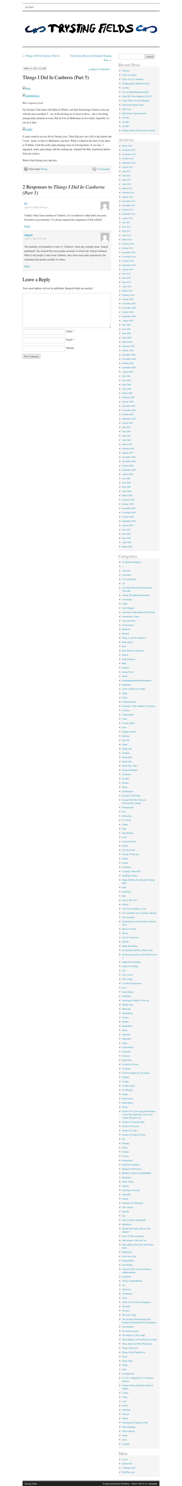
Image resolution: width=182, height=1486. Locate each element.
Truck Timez (127, 1360)
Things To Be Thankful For (133, 1352)
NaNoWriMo (127, 1047)
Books (125, 676)
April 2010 (126, 286)
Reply (27, 226)
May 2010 (126, 282)
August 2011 (127, 218)
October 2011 (128, 209)
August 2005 (127, 525)
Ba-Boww (126, 629)
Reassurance (127, 1160)
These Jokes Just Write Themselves (137, 1343)
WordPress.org (128, 1472)
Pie (123, 1138)
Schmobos (126, 1194)
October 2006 (128, 465)
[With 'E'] (28, 129)
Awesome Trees (128, 620)
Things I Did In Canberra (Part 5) (56, 77)
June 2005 (126, 533)
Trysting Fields (30, 1483)
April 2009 (126, 337)
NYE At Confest (129, 74)
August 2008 (127, 371)
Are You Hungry (129, 579)
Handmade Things (130, 875)
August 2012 (127, 166)
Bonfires (125, 667)
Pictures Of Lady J (130, 1130)
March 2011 (127, 239)
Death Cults (127, 748)
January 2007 (127, 452)
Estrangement (127, 807)
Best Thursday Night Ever (133, 650)
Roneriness (127, 1177)
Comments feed (128, 1467)
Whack (125, 1418)
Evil (123, 811)
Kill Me (125, 941)
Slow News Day (129, 1256)
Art (123, 583)
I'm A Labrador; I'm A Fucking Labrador (139, 912)
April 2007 (126, 439)
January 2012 (127, 196)
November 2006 (129, 461)
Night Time (127, 1060)
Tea (123, 1285)
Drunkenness (127, 791)
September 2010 (129, 265)
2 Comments (103, 169)
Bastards (125, 633)
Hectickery (126, 891)
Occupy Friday (128, 1085)
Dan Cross (126, 109)
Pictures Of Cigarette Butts (133, 1121)
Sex (123, 1215)
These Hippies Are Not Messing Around (139, 1339)
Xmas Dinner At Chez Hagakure (136, 100)
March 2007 (127, 444)
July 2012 (126, 171)
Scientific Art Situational (132, 1202)
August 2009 (127, 320)
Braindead (126, 684)
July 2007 (126, 427)
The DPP (126, 1306)
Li (25, 203)
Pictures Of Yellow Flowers (134, 1134)
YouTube (126, 1443)
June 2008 (126, 380)
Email (70, 339)
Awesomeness (128, 624)
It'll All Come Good (130, 937)
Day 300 (125, 740)
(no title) (125, 87)
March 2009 (127, 341)
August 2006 (127, 474)
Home (29, 7)
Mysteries (126, 1034)
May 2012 (126, 179)
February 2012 (128, 192)
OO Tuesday (127, 1089)
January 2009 (127, 350)
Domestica (126, 774)
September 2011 (129, 213)
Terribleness (127, 1293)
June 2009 (126, 329)
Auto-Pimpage (128, 607)
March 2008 (127, 393)
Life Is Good (127, 974)
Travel (124, 1356)
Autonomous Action (130, 616)
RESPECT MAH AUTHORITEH (136, 1173)
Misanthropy (127, 1013)
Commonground (129, 701)
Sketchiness (127, 1252)
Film (124, 828)
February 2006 (128, 499)
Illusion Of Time (129, 928)
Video (124, 1397)
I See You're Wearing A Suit (134, 908)
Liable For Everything (131, 961)
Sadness (125, 1185)
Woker (125, 1435)
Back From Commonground (134, 113)
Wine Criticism (128, 1431)
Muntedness (127, 1025)
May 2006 (126, 486)
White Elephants (129, 1426)
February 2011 (128, 243)
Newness (126, 1055)
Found (125, 845)
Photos (44, 169)
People (125, 1094)
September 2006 (129, 469)
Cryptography (128, 714)
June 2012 (126, 175)
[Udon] (26, 88)
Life (123, 970)
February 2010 (128, 294)
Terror (124, 1297)
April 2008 (126, 388)
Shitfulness (127, 1224)
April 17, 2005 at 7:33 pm (35, 238)
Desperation (127, 757)
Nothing (125, 1077)
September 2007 (129, 418)
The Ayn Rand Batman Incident (135, 91)
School (125, 1198)
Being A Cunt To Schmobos (134, 637)
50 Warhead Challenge (131, 562)
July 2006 (126, 478)
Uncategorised (128, 1373)
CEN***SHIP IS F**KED (133, 688)
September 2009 (129, 316)
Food (124, 837)
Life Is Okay (127, 979)
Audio (124, 603)
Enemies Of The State (131, 795)
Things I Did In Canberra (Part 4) (41, 55)
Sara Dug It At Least (131, 1190)
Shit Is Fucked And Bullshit (134, 1220)
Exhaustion (127, 815)
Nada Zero (126, 1038)
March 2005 (127, 546)
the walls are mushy (130, 1330)
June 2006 (126, 482)
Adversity (126, 570)
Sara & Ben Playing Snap (133, 104)
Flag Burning (127, 832)
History (125, 904)
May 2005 (126, 538)
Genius (125, 862)
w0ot (124, 1401)
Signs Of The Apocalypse (133, 1236)
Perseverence (127, 1098)
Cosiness (126, 710)
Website (70, 348)
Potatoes (125, 1151)
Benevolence (127, 642)
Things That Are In (130, 1347)
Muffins (125, 1021)
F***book (126, 820)
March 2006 (127, 495)
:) (122, 566)
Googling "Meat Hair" (131, 871)
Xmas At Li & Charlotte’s (133, 79)
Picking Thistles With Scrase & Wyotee (138, 130)
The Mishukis (128, 1326)
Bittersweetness (128, 659)
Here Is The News (130, 900)
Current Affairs (128, 723)
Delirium (126, 752)
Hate (124, 887)
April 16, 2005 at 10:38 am (35, 207)
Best (124, 646)
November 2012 (129, 154)
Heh (124, 895)
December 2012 (128, 149)
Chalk (124, 693)
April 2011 (126, 235)
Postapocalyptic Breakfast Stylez (135, 83)
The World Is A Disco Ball (133, 1335)
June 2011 (126, 226)
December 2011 (128, 201)
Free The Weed (128, 849)
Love (124, 987)
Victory (125, 1392)
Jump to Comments (99, 69)
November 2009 (129, 307)
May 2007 (126, 435)
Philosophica (127, 1102)
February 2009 (128, 346)
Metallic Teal (127, 1004)
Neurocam (126, 1051)
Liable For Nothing (130, 966)
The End (125, 1310)
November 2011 (129, 205)
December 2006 (128, 457)
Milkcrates (126, 1008)
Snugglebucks (128, 1260)
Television (126, 1289)
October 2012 (128, 158)
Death (124, 744)
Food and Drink (129, 841)
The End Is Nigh (129, 1314)
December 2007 (128, 405)
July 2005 (126, 529)
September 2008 (129, 367)
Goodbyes (126, 867)
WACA (125, 1405)
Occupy (125, 1081)
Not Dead (126, 1068)
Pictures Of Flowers (130, 1126)
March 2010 (127, 290)
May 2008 (126, 384)
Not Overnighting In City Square (136, 1072)
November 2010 (129, 256)
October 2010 (128, 260)
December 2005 (128, 508)
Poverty (125, 1156)
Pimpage (125, 1143)
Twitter (125, 1365)
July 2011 (126, 222)
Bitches (125, 654)
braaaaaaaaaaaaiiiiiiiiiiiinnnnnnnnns (136, 680)
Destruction (127, 761)
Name (70, 331)
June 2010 (126, 277)
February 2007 (128, 448)
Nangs (125, 1042)
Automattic (152, 1483)
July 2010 (126, 273)
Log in (125, 1459)
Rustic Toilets (127, 1181)
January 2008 (127, 401)
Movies (125, 1017)
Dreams (125, 782)
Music (124, 1030)
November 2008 (129, 358)
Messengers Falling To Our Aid (135, 1000)
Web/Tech (126, 1409)
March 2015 (127, 145)
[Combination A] (31, 95)
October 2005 (128, 516)
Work (124, 1439)
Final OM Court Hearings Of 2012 (137, 96)
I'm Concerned (128, 917)
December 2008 (128, 354)
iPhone (125, 933)
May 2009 (126, 333)
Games (125, 858)
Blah (124, 663)
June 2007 (126, 431)
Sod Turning (127, 1264)
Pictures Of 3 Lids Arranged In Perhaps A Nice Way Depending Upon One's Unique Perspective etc (139, 1114)
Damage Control (129, 731)
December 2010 (128, 252)
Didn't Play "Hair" (130, 765)
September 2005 (129, 521)
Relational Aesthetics (131, 1164)
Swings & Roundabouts (132, 1280)
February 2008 (128, 397)
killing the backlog (130, 945)
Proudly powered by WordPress (116, 1483)
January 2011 (127, 248)
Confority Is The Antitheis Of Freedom (138, 706)
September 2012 (129, 162)
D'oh (124, 727)
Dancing (125, 735)
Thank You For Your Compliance (136, 1302)
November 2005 (129, 512)
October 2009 (128, 311)
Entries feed (127, 1463)
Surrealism (126, 1276)
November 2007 (129, 410)
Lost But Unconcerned (131, 983)
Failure (125, 824)
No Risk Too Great (130, 1064)
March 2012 (127, 188)
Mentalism (126, 996)
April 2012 (126, 184)
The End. (126, 70)
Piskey (125, 1147)
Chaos (124, 697)
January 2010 (127, 299)
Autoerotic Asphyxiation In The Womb (138, 612)
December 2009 (128, 303)
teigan (28, 235)
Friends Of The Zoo (130, 854)
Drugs (124, 787)
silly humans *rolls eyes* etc (134, 1240)
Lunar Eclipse (128, 991)
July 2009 (126, 324)
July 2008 (126, 375)
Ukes (124, 1369)
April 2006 (126, 491)
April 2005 (126, 542)
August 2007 (127, 422)
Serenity (125, 1211)
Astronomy (127, 599)
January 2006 (127, 503)
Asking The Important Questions (136, 595)
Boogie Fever (127, 671)
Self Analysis (127, 1207)
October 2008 (128, 363)
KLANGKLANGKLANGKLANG (137, 950)
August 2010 (127, 269)
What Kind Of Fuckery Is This (135, 1422)
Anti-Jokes (126, 574)
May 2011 (126, 230)
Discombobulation (130, 770)
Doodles (125, 778)
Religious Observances (131, 1168)
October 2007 (128, 414)
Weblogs (125, 1414)
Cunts (124, 718)
